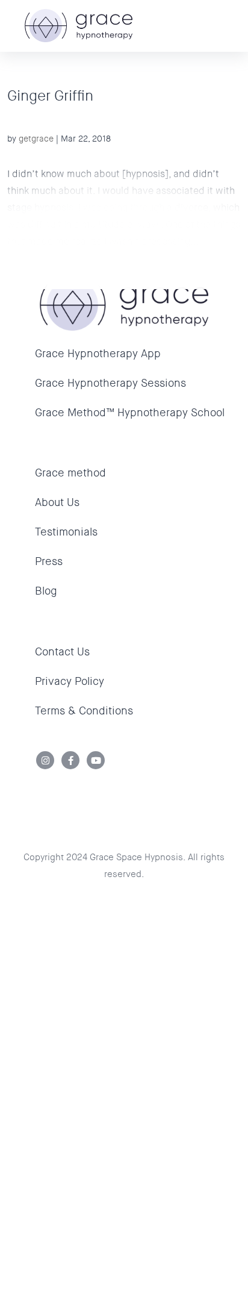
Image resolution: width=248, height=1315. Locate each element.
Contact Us (62, 652)
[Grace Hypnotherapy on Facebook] (70, 760)
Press (49, 561)
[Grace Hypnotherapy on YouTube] (96, 760)
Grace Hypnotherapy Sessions (110, 383)
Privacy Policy (69, 681)
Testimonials (66, 532)
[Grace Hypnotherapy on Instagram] (45, 760)
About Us (57, 502)
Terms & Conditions (84, 711)
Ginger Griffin (50, 96)
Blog (46, 591)
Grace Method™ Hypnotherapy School (130, 412)
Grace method (70, 473)
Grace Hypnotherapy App (98, 353)
